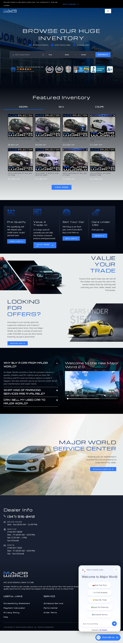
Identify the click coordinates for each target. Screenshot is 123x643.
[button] (31, 365)
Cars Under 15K (101, 223)
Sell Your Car (74, 221)
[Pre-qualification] (11, 210)
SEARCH (103, 55)
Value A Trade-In (40, 223)
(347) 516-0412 (21, 516)
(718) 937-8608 (14, 532)
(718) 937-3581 (14, 548)
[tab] (23, 107)
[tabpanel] (61, 151)
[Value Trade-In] (37, 210)
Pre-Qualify (16, 221)
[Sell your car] (66, 210)
